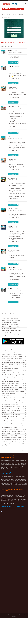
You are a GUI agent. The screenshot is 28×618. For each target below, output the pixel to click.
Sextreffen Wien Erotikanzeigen (10, 332)
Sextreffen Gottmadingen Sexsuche (14, 440)
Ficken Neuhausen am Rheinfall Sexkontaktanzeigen (14, 369)
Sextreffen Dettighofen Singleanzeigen (14, 418)
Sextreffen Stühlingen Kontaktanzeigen (14, 438)
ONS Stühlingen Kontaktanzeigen (14, 429)
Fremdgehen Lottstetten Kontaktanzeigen (14, 392)
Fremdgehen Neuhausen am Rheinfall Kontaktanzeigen (14, 365)
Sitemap (14, 616)
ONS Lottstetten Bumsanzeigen (14, 389)
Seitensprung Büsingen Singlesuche (14, 402)
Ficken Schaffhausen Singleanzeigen (13, 352)
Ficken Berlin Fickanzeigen (9, 314)
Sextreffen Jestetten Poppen (14, 377)
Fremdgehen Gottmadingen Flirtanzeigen (14, 445)
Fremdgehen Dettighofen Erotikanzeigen (14, 423)
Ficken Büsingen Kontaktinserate (14, 404)
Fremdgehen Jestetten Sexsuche (14, 381)
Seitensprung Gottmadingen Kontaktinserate (14, 448)
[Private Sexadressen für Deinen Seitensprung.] (9, 4)
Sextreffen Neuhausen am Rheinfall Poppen (14, 362)
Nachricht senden (13, 62)
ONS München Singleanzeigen (10, 318)
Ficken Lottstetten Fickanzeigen (14, 385)
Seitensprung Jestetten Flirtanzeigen (14, 383)
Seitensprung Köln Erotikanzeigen (11, 320)
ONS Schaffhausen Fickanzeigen (15, 52)
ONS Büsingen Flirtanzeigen (14, 398)
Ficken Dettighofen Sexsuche (12, 427)
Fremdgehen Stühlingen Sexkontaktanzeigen (14, 431)
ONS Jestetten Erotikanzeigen (14, 379)
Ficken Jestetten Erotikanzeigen (12, 375)
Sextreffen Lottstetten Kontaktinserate (14, 387)
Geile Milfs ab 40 (16, 614)
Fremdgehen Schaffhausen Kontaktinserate (14, 350)
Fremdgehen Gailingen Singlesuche (14, 408)
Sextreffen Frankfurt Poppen (9, 322)
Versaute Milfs (22, 614)
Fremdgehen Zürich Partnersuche (11, 335)
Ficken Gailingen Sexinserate (14, 412)
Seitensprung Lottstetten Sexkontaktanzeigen (14, 394)
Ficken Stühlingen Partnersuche (14, 436)
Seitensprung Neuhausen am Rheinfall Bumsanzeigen (14, 359)
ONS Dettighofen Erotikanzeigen (14, 421)
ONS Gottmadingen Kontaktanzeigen (14, 442)
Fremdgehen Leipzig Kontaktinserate (11, 326)
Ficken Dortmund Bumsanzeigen (10, 324)
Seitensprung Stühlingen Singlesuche (14, 433)
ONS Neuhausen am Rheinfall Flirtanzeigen (14, 373)
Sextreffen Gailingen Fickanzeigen (14, 414)
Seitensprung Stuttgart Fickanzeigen (11, 330)
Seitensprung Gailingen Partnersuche (14, 410)
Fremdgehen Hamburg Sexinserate (11, 316)
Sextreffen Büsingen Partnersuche (14, 406)
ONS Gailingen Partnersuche (14, 416)
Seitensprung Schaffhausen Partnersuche (14, 354)
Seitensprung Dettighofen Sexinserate (14, 425)
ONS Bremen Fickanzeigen (9, 328)
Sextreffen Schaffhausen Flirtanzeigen (14, 356)
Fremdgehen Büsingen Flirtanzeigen (14, 400)
